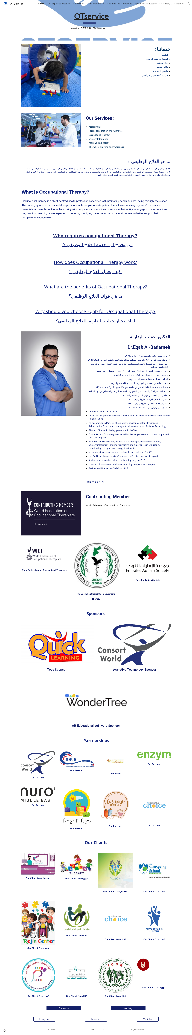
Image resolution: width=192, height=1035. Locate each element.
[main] (89, 20)
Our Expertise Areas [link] (57, 3)
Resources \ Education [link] (146, 3)
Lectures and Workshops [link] (119, 3)
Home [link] (41, 3)
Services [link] (77, 3)
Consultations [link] (94, 3)
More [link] (178, 3)
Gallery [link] (166, 3)
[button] (189, 4)
